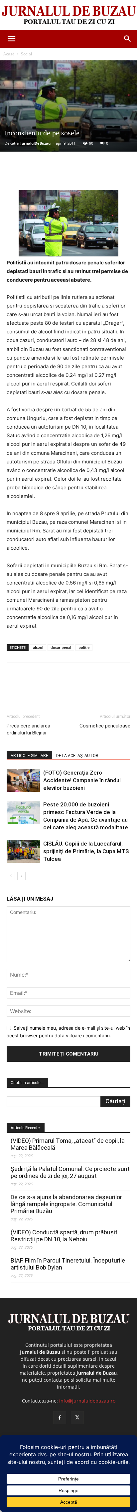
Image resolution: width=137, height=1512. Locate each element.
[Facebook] (34, 174)
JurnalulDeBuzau (35, 143)
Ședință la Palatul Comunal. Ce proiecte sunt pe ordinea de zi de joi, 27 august (70, 1172)
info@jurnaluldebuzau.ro (87, 1401)
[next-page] (21, 876)
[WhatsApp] (80, 174)
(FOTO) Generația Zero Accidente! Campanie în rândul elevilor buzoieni (82, 780)
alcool (38, 647)
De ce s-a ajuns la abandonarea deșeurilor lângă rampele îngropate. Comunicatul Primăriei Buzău (66, 1204)
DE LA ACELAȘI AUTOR (77, 755)
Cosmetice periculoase (104, 726)
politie (83, 647)
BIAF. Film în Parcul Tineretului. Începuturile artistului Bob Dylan (68, 1264)
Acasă (9, 54)
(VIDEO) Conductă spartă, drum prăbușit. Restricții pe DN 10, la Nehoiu (65, 1236)
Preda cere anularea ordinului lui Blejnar (28, 729)
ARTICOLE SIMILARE (29, 755)
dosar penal (61, 647)
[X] (49, 174)
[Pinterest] (64, 174)
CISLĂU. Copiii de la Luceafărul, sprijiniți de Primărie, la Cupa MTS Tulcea (86, 851)
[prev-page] (11, 876)
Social (26, 54)
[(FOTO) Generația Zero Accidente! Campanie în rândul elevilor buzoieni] (23, 780)
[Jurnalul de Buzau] (68, 15)
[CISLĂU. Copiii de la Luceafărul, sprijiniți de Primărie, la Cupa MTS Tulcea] (23, 851)
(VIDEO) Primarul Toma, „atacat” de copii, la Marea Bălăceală (68, 1144)
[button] (11, 39)
